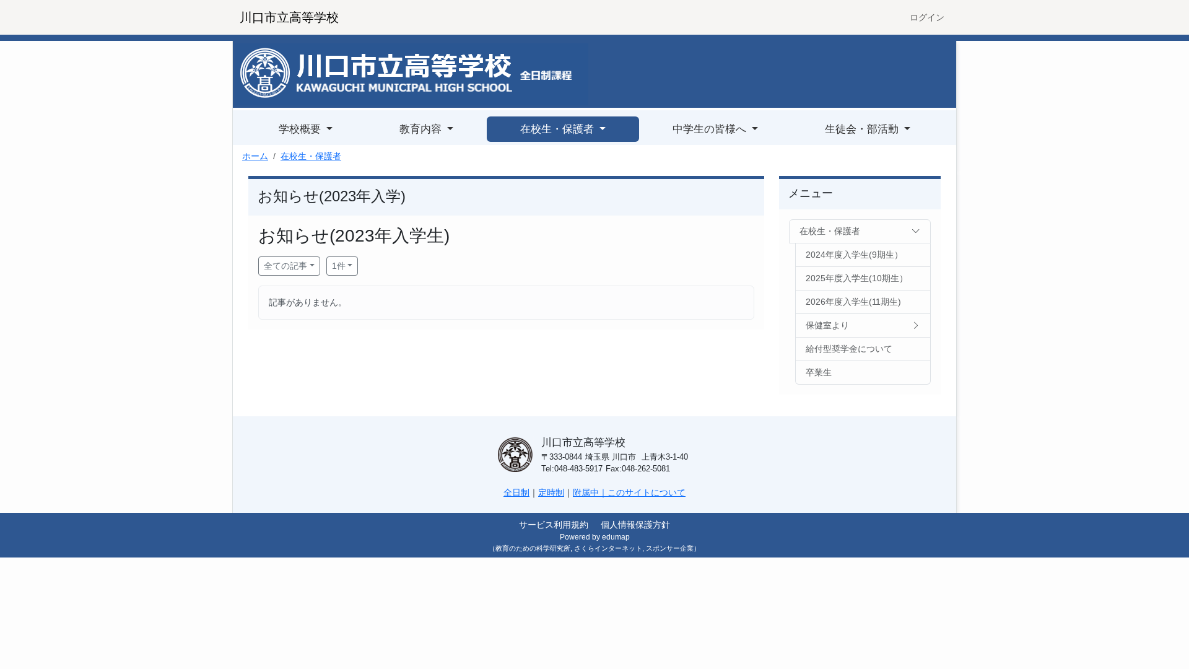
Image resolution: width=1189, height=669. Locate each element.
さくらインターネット (608, 548)
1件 (339, 266)
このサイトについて (647, 492)
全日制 (516, 492)
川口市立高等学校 (289, 17)
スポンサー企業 (670, 548)
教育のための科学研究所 (532, 548)
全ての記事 (285, 266)
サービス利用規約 (553, 525)
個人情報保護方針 (635, 525)
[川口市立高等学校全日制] (412, 74)
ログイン (927, 17)
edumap (616, 537)
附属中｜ (590, 492)
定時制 (551, 492)
